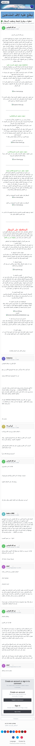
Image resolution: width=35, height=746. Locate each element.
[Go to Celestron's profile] (3, 359)
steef (7, 566)
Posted (12, 29)
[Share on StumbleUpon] (19, 731)
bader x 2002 (10, 513)
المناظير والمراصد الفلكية (27, 23)
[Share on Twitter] (2, 731)
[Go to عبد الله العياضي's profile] (3, 28)
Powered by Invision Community (17, 743)
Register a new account (17, 700)
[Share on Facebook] (5, 731)
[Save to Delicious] (13, 731)
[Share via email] (22, 731)
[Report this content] (30, 29)
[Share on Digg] (11, 731)
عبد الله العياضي (7, 23)
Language (13, 741)
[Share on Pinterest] (25, 731)
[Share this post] (32, 29)
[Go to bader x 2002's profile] (3, 514)
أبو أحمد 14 (9, 426)
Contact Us (22, 741)
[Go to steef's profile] (3, 567)
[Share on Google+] (8, 731)
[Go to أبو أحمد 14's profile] (3, 426)
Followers (15, 718)
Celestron (9, 358)
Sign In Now (17, 711)
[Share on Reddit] (16, 731)
